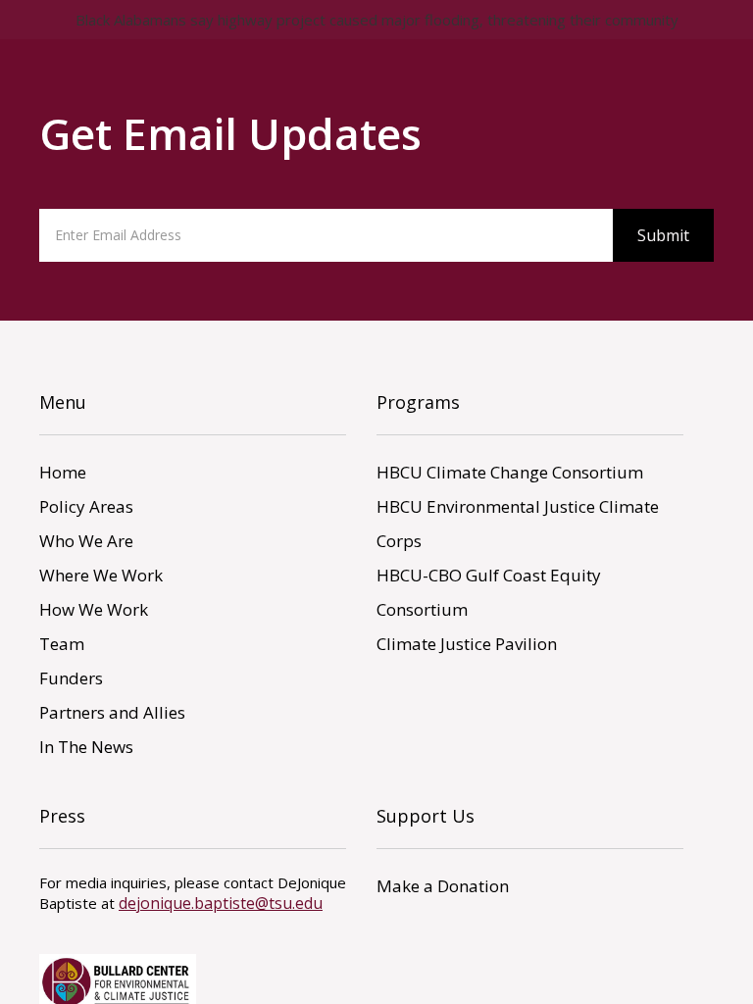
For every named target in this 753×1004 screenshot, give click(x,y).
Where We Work (101, 575)
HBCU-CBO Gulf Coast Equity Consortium (488, 592)
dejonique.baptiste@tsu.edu (221, 903)
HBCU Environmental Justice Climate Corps (517, 523)
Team (61, 643)
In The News (86, 746)
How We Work (93, 609)
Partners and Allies (112, 712)
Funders (71, 678)
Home (62, 472)
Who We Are (86, 540)
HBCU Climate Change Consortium (509, 472)
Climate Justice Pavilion (466, 643)
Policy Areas (86, 506)
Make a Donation (442, 886)
